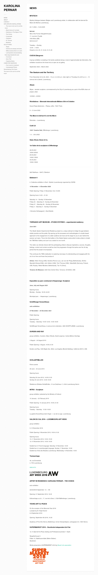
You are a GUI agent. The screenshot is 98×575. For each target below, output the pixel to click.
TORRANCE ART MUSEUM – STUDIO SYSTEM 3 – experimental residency (56, 222)
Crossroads (9, 36)
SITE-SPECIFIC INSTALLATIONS (12, 24)
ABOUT (6, 20)
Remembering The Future (10, 69)
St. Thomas (9, 40)
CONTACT (6, 22)
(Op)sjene (8, 38)
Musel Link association (64, 545)
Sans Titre (8, 59)
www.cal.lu (33, 467)
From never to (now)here (12, 65)
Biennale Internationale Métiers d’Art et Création (52, 101)
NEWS (5, 17)
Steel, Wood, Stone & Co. (39, 140)
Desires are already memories (14, 48)
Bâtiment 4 (33, 178)
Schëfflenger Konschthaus (39, 302)
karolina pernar (12, 8)
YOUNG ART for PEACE (38, 504)
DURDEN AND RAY (37, 331)
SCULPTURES (8, 44)
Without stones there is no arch (14, 51)
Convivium (9, 57)
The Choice (9, 34)
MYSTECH (33, 16)
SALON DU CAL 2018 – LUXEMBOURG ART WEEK (48, 419)
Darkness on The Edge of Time (14, 32)
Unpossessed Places (11, 67)
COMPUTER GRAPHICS (10, 63)
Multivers (8, 42)
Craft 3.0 (33, 126)
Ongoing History (10, 61)
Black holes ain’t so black (12, 30)
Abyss (7, 46)
